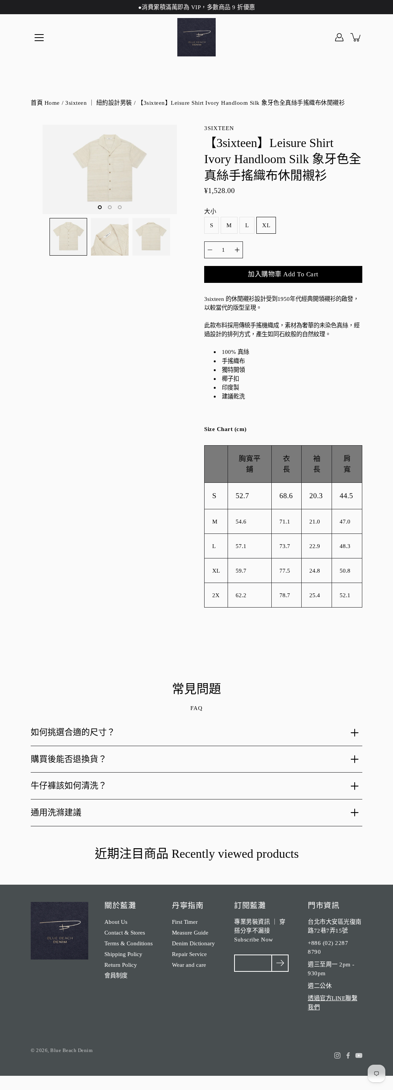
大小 (210, 211)
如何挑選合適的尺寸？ (73, 732)
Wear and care (189, 964)
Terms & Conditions (128, 943)
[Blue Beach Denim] (196, 37)
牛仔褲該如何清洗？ (69, 785)
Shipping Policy (123, 954)
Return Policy (120, 964)
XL (266, 225)
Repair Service (189, 954)
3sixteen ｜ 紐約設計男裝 (98, 102)
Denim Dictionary (193, 943)
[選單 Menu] (39, 38)
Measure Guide (190, 932)
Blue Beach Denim (71, 1050)
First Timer (185, 921)
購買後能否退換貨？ (69, 759)
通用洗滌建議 (56, 812)
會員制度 (115, 975)
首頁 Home (45, 102)
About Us (115, 921)
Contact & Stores (124, 932)
